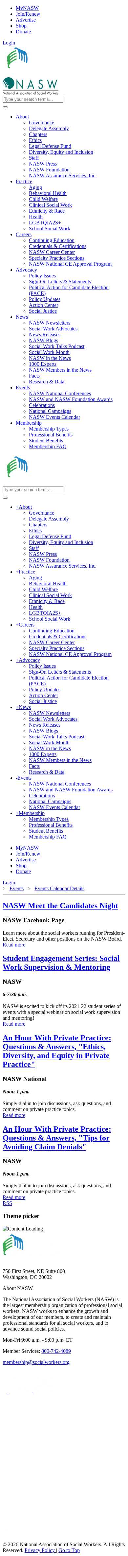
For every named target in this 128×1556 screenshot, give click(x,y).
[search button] (5, 107)
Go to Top (69, 1550)
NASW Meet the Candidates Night (60, 905)
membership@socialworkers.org (36, 1362)
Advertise (26, 20)
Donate (23, 31)
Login (9, 42)
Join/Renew (28, 14)
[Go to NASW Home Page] (51, 74)
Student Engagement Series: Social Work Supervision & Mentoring (61, 962)
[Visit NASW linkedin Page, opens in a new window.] (21, 1391)
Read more (14, 944)
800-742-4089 (56, 1351)
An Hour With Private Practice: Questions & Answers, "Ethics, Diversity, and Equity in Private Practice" (57, 1051)
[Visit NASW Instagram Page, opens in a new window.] (63, 1514)
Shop (21, 25)
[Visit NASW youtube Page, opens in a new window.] (44, 1391)
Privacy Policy (40, 1550)
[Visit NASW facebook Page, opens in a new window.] (6, 1391)
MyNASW (27, 8)
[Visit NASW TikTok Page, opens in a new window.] (14, 1538)
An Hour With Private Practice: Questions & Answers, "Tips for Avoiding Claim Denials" (57, 1138)
